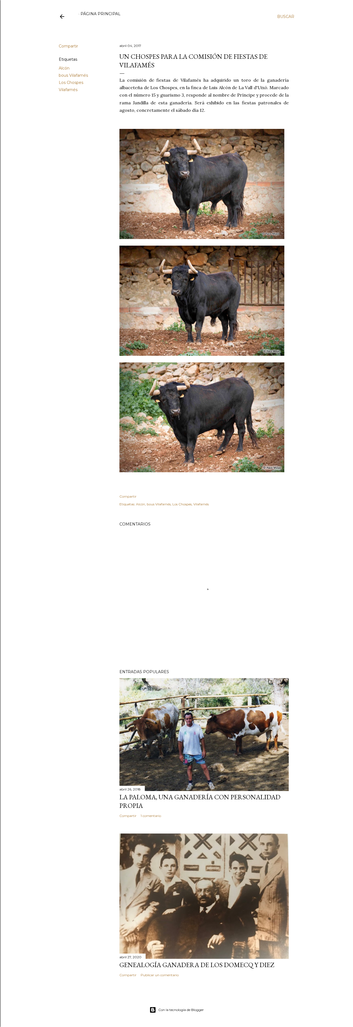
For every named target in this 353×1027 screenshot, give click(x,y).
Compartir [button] (68, 46)
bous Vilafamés (73, 75)
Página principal (101, 13)
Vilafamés (68, 89)
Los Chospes (71, 82)
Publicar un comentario (160, 975)
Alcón (64, 68)
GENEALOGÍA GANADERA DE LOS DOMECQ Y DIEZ (196, 964)
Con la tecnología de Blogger (181, 1010)
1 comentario (151, 816)
